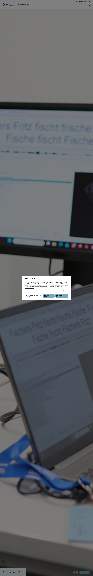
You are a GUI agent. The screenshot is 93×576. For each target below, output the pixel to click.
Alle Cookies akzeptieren (59, 296)
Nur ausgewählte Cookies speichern (32, 296)
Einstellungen (63, 290)
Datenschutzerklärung (29, 288)
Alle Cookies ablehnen (47, 296)
